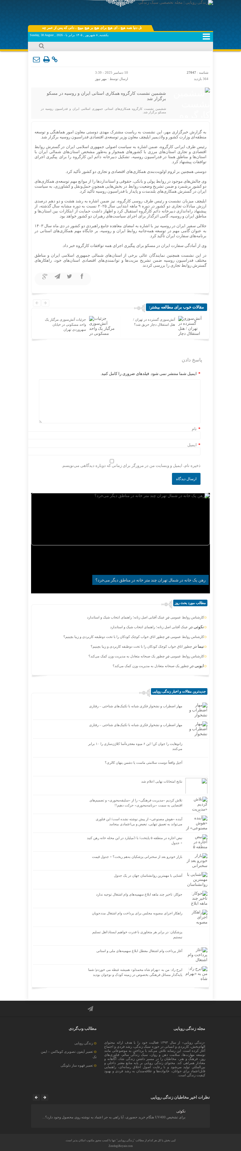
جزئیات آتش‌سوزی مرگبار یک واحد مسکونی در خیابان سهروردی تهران (65, 324)
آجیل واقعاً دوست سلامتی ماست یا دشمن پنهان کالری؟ (143, 762)
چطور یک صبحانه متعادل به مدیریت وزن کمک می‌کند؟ (126, 656)
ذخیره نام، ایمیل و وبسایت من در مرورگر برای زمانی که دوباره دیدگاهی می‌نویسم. (131, 465)
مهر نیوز (101, 79)
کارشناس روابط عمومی (187, 617)
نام (194, 428)
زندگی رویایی (83, 1043)
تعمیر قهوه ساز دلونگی (77, 1065)
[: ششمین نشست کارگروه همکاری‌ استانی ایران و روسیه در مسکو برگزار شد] (37, 59)
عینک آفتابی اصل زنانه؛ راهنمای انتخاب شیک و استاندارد (126, 617)
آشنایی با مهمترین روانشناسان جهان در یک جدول (148, 875)
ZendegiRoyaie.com (121, 1146)
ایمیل (192, 444)
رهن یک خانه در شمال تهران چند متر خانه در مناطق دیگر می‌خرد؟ (150, 580)
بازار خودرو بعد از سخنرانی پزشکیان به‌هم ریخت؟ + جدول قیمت (137, 857)
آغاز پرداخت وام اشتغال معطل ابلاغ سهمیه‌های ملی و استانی (139, 951)
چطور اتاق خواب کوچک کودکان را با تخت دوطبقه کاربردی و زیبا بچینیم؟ (114, 637)
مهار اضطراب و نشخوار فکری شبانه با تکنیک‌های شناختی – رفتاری (135, 706)
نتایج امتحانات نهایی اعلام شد (161, 781)
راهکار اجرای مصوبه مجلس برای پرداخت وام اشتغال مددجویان (137, 913)
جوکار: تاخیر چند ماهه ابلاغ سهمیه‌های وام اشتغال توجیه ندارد (139, 894)
